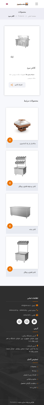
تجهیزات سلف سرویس (18, 74)
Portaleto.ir (14, 402)
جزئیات (9, 149)
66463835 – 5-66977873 (18, 310)
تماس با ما (33, 387)
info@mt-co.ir (26, 305)
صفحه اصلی (32, 16)
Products (21, 16)
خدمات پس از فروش (29, 375)
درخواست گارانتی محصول (28, 383)
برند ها (34, 371)
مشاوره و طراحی (31, 379)
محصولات (33, 366)
